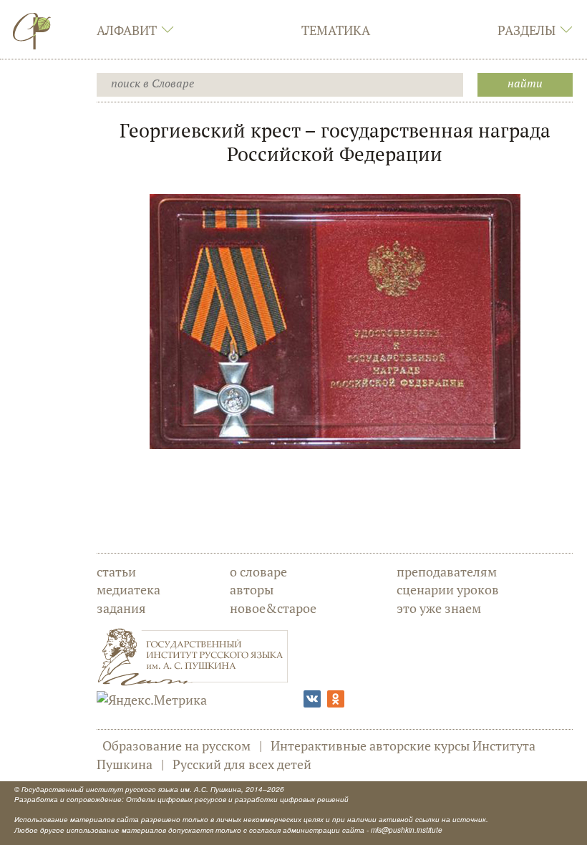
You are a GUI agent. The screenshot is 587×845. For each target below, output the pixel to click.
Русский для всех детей (242, 764)
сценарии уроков (448, 589)
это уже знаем (439, 608)
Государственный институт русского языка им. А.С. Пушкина (131, 789)
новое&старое (273, 608)
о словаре (258, 571)
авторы (251, 589)
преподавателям (447, 571)
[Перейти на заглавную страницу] (32, 30)
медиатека (128, 589)
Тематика (335, 30)
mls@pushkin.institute (406, 830)
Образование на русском (176, 745)
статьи (116, 571)
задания (121, 608)
